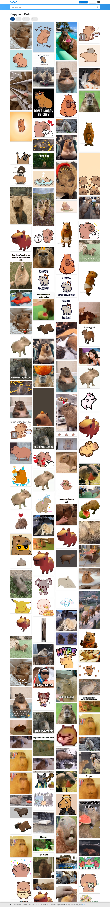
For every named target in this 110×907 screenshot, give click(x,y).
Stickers (26, 19)
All (12, 19)
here (83, 905)
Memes (34, 19)
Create (84, 2)
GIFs (18, 19)
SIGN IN (92, 2)
